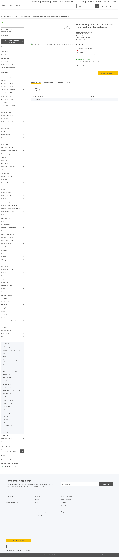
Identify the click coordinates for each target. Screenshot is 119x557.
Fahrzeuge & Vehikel (7, 147)
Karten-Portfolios (6, 195)
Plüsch (3, 263)
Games (5, 365)
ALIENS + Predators (8, 344)
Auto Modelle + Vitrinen (8, 106)
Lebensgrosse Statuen (7, 244)
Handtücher (4, 179)
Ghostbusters (7, 368)
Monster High (86, 37)
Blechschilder (5, 118)
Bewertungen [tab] (49, 82)
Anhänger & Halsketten (8, 96)
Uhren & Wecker (6, 330)
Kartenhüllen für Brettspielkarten (11, 208)
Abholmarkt (35, 1)
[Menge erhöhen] (93, 73)
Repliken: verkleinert (7, 285)
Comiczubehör (5, 134)
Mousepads (4, 250)
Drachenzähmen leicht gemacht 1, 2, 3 (13, 360)
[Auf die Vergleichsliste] (65, 27)
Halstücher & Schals (7, 176)
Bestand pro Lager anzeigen (87, 66)
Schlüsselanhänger (7, 295)
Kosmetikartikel (5, 224)
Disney (5, 356)
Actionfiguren (5, 80)
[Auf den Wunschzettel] (69, 27)
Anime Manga (7, 347)
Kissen (3, 221)
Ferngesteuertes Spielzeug (9, 150)
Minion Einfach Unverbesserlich (12, 390)
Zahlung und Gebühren (94, 1)
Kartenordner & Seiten (8, 211)
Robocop (5, 410)
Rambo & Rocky (7, 403)
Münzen (3, 256)
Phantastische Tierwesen (10, 400)
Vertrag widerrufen (18, 540)
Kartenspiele (5, 215)
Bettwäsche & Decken (7, 115)
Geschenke (4, 163)
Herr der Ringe (7, 377)
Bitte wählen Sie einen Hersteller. (12, 41)
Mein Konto (106, 1)
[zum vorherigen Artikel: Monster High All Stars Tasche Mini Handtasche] (112, 16)
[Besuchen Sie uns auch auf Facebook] (8, 546)
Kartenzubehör (5, 218)
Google (63, 512)
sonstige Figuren (7, 413)
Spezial (3, 442)
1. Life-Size (4, 435)
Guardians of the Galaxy (10, 371)
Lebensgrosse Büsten (7, 240)
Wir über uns (5, 61)
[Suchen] (97, 6)
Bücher (3, 125)
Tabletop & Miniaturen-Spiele (10, 321)
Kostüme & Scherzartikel (8, 227)
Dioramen (4, 141)
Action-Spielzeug (6, 77)
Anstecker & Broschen (7, 99)
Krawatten (4, 231)
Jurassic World (7, 384)
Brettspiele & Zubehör (7, 122)
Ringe (3, 288)
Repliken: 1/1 (5, 282)
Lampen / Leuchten (7, 237)
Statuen (3, 317)
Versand (90, 48)
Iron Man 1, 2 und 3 (8, 381)
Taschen (3, 324)
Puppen (3, 272)
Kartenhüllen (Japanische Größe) (10, 202)
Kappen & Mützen (6, 192)
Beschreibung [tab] (36, 82)
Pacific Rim (6, 397)
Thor (4, 422)
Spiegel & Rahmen (6, 308)
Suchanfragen (5, 58)
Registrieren (80, 1)
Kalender (4, 189)
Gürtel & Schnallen (6, 173)
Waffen (3, 337)
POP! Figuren (5, 266)
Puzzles (3, 276)
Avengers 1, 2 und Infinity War (11, 350)
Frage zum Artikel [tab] (63, 82)
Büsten (3, 131)
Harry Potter (6, 374)
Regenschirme (5, 279)
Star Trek (5, 416)
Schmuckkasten (5, 298)
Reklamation (45, 1)
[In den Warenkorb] (32, 22)
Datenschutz (10, 506)
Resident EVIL (7, 406)
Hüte (2, 186)
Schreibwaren (5, 301)
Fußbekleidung (5, 154)
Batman (5, 353)
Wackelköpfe (5, 333)
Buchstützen (5, 128)
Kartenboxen (5, 199)
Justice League (7, 387)
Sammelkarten (5, 292)
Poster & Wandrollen (7, 269)
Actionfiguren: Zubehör (8, 89)
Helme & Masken (6, 183)
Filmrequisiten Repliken (8, 438)
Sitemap (63, 502)
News (114, 1)
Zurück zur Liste (7, 16)
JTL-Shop (110, 555)
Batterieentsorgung (66, 499)
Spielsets (4, 314)
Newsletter (64, 509)
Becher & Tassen (6, 112)
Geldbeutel (4, 160)
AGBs (7, 499)
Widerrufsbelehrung (12, 502)
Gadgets (3, 157)
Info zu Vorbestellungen (67, 1)
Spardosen (4, 305)
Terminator (6, 432)
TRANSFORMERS (7, 426)
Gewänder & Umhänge (8, 167)
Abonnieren (106, 484)
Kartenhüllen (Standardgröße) (10, 205)
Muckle (3, 253)
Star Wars (5, 419)
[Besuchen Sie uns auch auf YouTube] (12, 546)
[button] (102, 6)
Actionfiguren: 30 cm (7, 83)
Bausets (3, 109)
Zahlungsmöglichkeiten (8, 68)
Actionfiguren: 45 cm (7, 86)
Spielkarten (4, 311)
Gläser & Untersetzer (7, 170)
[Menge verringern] (78, 73)
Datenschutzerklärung (36, 484)
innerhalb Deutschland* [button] (94, 61)
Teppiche (4, 327)
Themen (3, 340)
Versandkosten (65, 506)
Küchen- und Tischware (8, 234)
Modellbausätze (6, 247)
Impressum (9, 509)
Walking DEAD (7, 429)
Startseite (54, 1)
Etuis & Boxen (5, 144)
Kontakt (3, 55)
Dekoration (4, 138)
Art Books (4, 102)
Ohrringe (4, 260)
